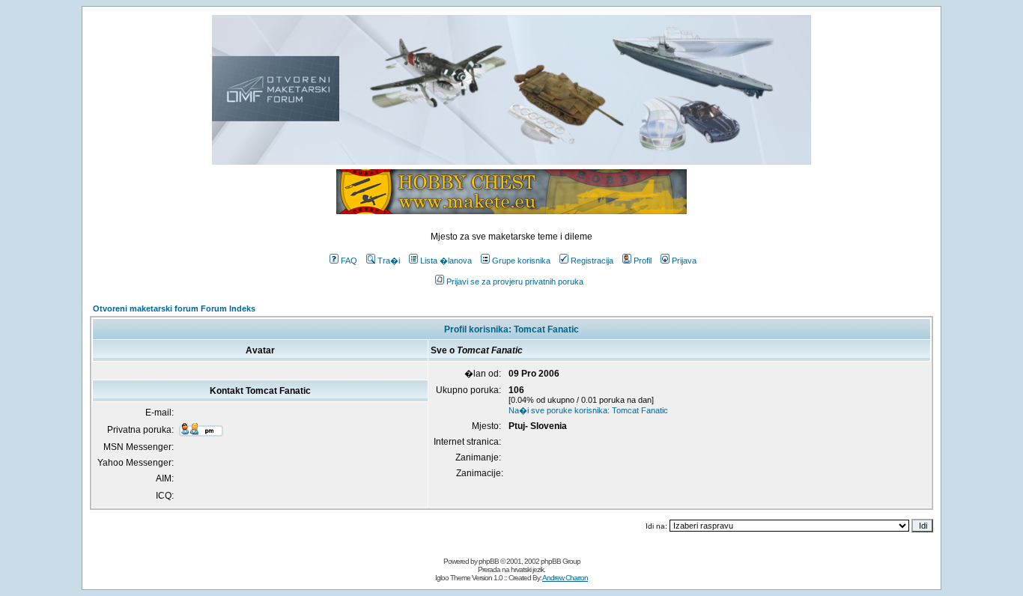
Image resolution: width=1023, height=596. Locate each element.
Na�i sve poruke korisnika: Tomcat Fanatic (588, 410)
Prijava (684, 260)
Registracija (592, 260)
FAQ (349, 260)
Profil (643, 260)
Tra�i (388, 260)
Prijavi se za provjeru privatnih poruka (514, 281)
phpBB (489, 561)
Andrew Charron (565, 578)
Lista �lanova (446, 260)
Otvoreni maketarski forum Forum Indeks (174, 308)
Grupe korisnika (521, 260)
